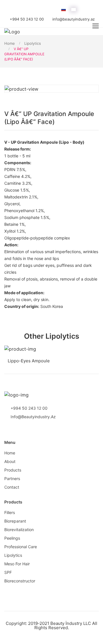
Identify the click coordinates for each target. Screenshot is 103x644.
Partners (12, 478)
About (9, 461)
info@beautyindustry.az (73, 19)
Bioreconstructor (19, 580)
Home (9, 43)
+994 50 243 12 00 (27, 19)
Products (12, 470)
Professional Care (20, 546)
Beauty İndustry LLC (70, 623)
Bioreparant (15, 521)
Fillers (9, 512)
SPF (8, 572)
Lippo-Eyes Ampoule (27, 360)
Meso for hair (17, 563)
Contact (11, 487)
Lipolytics (32, 43)
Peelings (12, 538)
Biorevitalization (19, 529)
